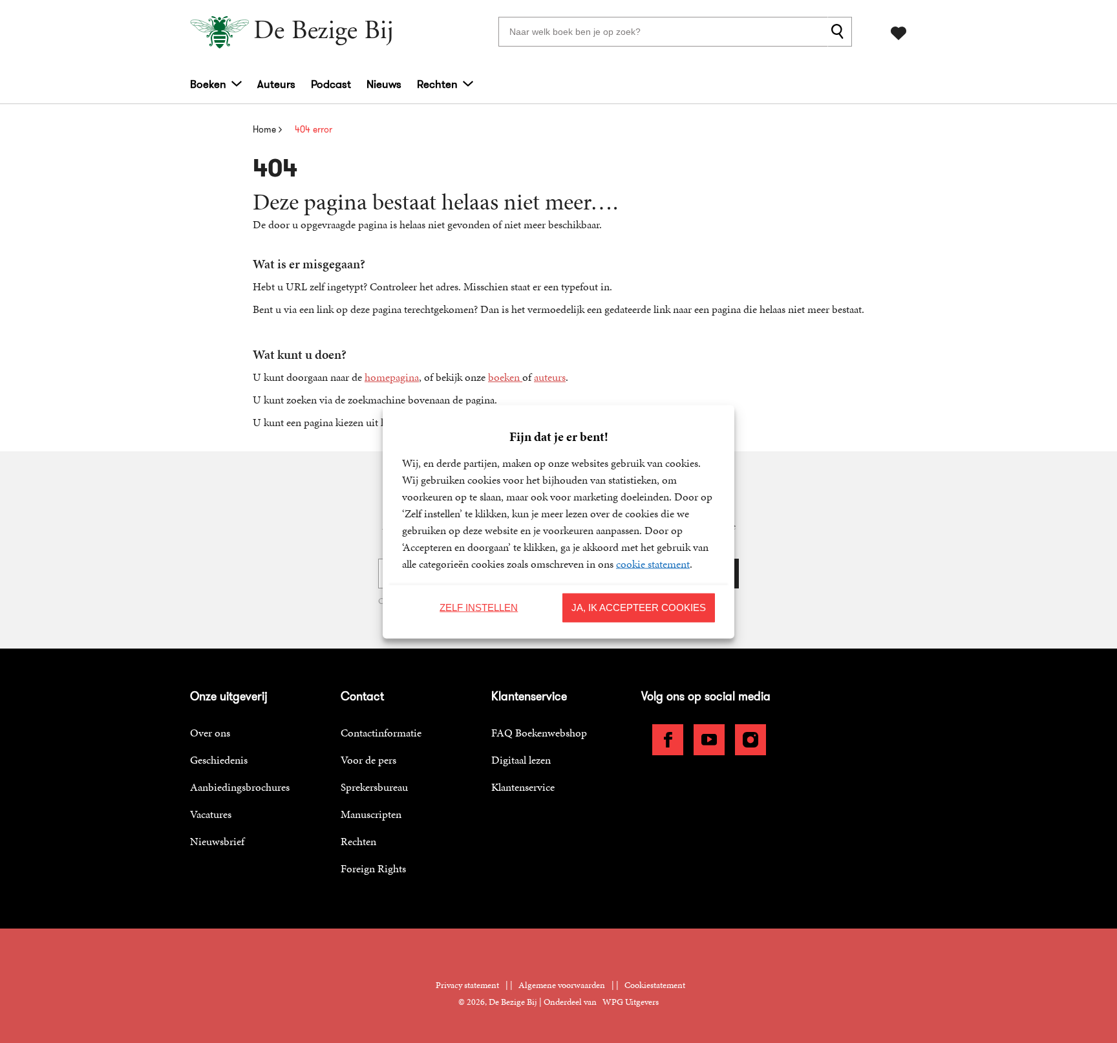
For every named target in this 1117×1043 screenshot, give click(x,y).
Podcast (331, 84)
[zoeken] (839, 32)
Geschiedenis (219, 760)
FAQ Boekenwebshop (539, 732)
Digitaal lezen (521, 760)
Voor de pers (368, 760)
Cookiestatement (654, 985)
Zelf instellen (479, 607)
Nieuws (384, 84)
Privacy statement (467, 985)
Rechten (437, 84)
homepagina (392, 377)
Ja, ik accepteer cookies (638, 607)
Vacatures (210, 814)
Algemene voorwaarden (561, 985)
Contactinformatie (381, 732)
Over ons (210, 732)
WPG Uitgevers (630, 1002)
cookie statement (653, 563)
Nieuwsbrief (217, 841)
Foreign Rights (373, 868)
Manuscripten (371, 814)
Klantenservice (523, 787)
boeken (505, 377)
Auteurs (276, 84)
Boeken (208, 84)
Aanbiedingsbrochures (240, 787)
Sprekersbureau (374, 787)
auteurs (550, 377)
